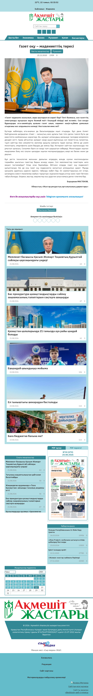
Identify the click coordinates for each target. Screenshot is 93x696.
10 (8, 584)
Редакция (46, 664)
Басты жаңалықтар (40, 51)
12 (18, 584)
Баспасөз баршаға (47, 210)
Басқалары (78, 38)
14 (30, 584)
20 (24, 587)
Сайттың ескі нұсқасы (78, 686)
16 (42, 584)
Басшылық (46, 657)
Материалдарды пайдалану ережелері (46, 677)
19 (18, 587)
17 (8, 587)
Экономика (28, 37)
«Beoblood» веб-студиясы (76, 692)
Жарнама (50, 9)
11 (13, 584)
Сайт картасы (46, 671)
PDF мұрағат (76, 448)
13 (24, 584)
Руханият (53, 37)
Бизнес (41, 37)
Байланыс (39, 9)
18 (13, 587)
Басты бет (14, 37)
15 (36, 584)
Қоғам (65, 37)
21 (30, 587)
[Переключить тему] (57, 8)
